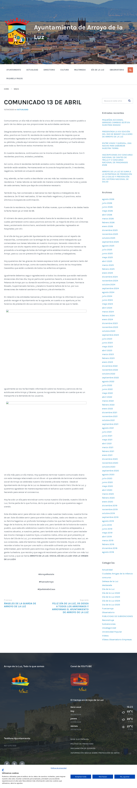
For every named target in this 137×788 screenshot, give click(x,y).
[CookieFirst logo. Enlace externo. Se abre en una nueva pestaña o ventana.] (3, 770)
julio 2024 (107, 296)
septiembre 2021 (110, 424)
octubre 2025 (108, 238)
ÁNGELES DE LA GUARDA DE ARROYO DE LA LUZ (20, 605)
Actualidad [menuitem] (32, 70)
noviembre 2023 (110, 327)
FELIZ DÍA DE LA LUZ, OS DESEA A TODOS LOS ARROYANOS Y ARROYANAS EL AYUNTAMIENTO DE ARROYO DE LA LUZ (70, 608)
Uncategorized (109, 628)
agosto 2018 (108, 552)
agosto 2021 (108, 428)
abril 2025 (107, 261)
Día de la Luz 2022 (111, 593)
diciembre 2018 (109, 548)
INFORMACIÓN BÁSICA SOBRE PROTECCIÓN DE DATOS (95, 753)
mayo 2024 (107, 304)
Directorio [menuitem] (49, 70)
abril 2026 (107, 214)
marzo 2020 (108, 494)
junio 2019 (107, 529)
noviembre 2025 (110, 234)
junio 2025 (107, 253)
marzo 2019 (107, 540)
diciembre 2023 (110, 323)
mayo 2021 (107, 439)
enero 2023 (107, 362)
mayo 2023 (107, 346)
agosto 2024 (108, 292)
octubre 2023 (108, 331)
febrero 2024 (108, 315)
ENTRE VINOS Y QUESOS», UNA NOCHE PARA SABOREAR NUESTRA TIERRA (116, 145)
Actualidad (22, 109)
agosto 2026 (108, 199)
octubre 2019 (108, 513)
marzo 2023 (108, 354)
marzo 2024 (108, 311)
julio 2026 (107, 203)
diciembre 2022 (110, 366)
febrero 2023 (108, 358)
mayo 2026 (107, 211)
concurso (106, 577)
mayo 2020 (107, 486)
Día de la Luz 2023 (111, 597)
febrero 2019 (108, 544)
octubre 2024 (108, 284)
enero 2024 (107, 319)
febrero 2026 (108, 222)
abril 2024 (107, 307)
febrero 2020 (108, 497)
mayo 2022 (107, 393)
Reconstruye (108, 620)
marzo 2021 (107, 447)
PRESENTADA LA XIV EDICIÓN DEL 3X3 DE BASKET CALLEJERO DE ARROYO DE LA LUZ (117, 134)
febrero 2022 (108, 404)
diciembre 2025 (110, 230)
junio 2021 (107, 435)
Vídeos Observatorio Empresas (117, 639)
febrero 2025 (108, 269)
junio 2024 (107, 300)
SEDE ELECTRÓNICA (80, 739)
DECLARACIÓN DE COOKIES (83, 748)
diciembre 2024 (110, 276)
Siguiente (84, 600)
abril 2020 (107, 490)
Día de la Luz (108, 589)
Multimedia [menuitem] (80, 70)
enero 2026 (107, 226)
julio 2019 (107, 525)
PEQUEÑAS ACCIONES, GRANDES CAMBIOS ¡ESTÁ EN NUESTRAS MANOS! (116, 122)
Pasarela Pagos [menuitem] (14, 78)
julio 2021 (107, 432)
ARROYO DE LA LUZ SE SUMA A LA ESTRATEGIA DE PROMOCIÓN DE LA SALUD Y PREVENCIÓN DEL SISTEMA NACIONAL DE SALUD (117, 176)
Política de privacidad (58, 768)
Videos (105, 635)
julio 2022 (107, 385)
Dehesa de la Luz (110, 581)
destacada (107, 585)
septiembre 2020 (110, 470)
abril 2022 (107, 397)
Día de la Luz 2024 (111, 600)
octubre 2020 (108, 466)
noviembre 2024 (110, 280)
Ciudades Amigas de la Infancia (117, 573)
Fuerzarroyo (108, 608)
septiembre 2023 (110, 335)
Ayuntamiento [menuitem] (13, 70)
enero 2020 (107, 501)
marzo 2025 (108, 265)
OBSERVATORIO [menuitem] (117, 70)
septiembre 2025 (110, 242)
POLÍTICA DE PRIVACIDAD (82, 744)
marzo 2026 (108, 218)
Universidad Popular (112, 631)
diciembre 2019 (109, 505)
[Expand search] (130, 70)
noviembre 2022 (110, 370)
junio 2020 (107, 482)
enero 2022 (107, 408)
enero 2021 (107, 455)
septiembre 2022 (110, 377)
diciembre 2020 (110, 459)
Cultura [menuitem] (64, 70)
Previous (8, 600)
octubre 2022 (108, 373)
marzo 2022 (108, 401)
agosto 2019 (108, 521)
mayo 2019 (107, 532)
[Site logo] (17, 46)
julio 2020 (107, 478)
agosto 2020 (108, 474)
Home (6, 89)
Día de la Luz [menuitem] (97, 70)
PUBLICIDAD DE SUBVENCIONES (117, 616)
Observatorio (108, 612)
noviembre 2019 (110, 509)
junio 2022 (107, 389)
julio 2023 (107, 339)
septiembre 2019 (110, 517)
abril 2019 (107, 536)
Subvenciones (109, 624)
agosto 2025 (108, 245)
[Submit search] (130, 101)
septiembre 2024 (110, 288)
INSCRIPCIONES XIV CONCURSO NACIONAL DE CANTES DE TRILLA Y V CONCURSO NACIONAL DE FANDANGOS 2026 (117, 160)
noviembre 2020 (110, 463)
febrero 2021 (108, 451)
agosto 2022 (108, 381)
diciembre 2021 (109, 412)
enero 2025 (107, 273)
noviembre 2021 (110, 416)
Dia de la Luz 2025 (111, 604)
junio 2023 (107, 342)
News (16, 89)
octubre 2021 (108, 420)
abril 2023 (107, 350)
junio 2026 (107, 207)
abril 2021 (107, 443)
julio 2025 (107, 249)
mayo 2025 (107, 257)
